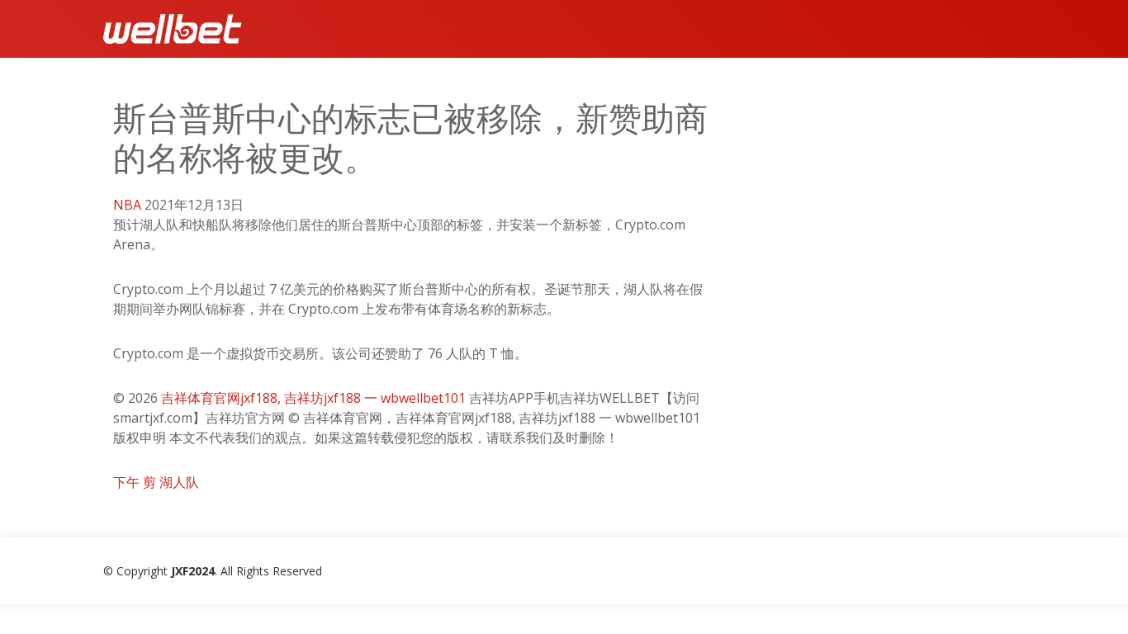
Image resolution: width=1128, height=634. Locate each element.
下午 (126, 482)
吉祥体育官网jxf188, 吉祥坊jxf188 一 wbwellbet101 (313, 398)
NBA (127, 205)
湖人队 (179, 482)
